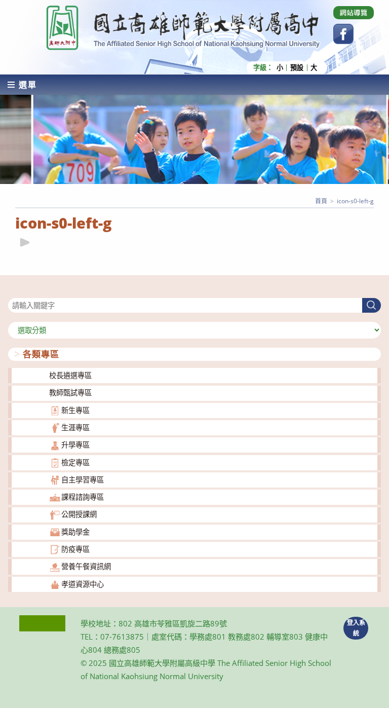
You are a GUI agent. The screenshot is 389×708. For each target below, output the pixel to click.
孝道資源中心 (82, 584)
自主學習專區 (82, 480)
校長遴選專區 (70, 375)
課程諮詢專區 (82, 497)
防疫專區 (75, 549)
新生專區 (75, 410)
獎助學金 (75, 532)
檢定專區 (75, 462)
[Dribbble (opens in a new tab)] (353, 12)
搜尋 (15, 291)
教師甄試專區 (70, 392)
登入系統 (356, 628)
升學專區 (75, 445)
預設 (296, 67)
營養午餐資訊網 (86, 566)
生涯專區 (75, 427)
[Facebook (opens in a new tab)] (343, 34)
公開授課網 (79, 514)
